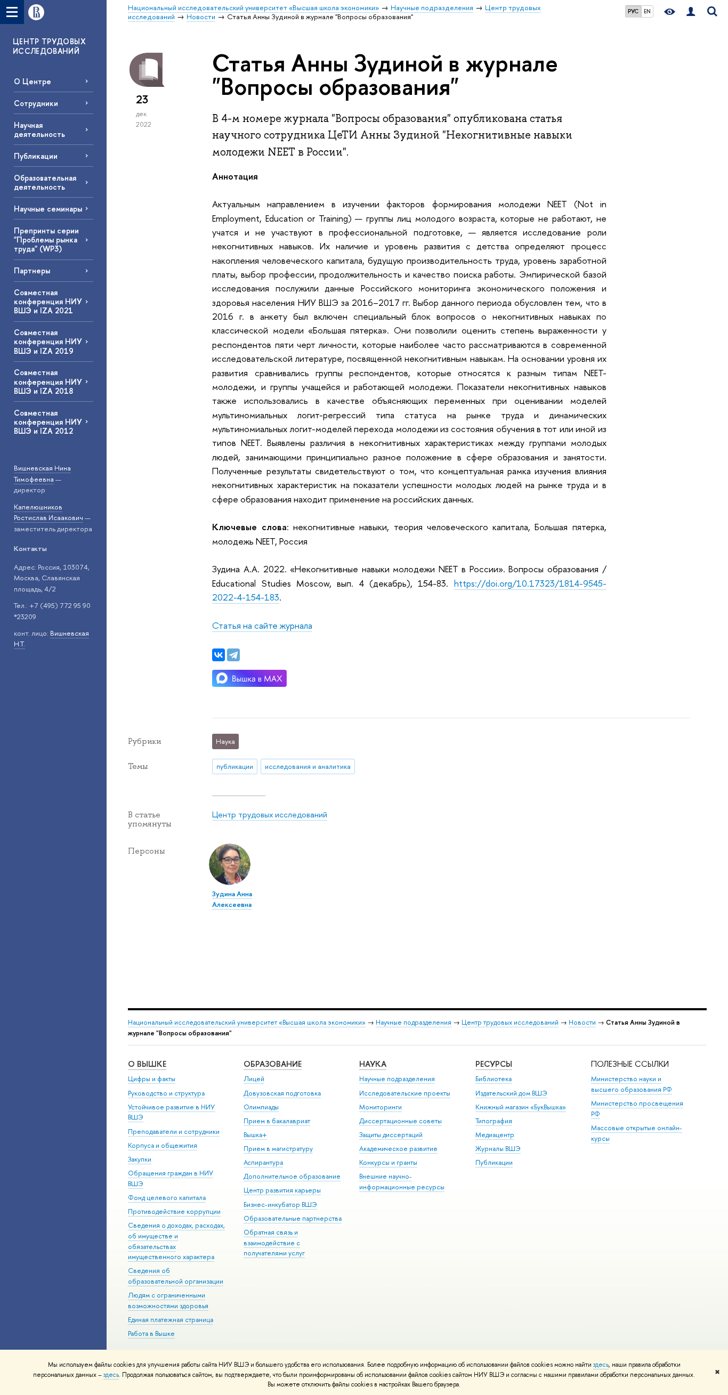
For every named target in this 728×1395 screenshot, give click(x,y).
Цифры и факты (151, 1078)
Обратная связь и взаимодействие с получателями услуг (274, 1243)
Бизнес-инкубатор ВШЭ (280, 1204)
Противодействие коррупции (174, 1211)
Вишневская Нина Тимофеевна (42, 473)
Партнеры (32, 270)
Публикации (36, 156)
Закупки (139, 1159)
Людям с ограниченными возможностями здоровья (168, 1300)
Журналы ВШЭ (498, 1148)
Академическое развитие (398, 1148)
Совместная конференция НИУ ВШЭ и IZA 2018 (48, 381)
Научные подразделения (413, 1022)
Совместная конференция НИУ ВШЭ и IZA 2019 (48, 341)
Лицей (254, 1078)
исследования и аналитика (308, 766)
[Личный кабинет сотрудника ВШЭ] (691, 12)
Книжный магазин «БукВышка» (520, 1107)
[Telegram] (233, 654)
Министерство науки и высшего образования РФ (631, 1084)
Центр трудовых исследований (269, 814)
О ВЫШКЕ (147, 1063)
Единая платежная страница (170, 1319)
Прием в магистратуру (278, 1148)
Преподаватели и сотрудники (174, 1131)
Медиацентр (494, 1134)
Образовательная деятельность (45, 182)
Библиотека (493, 1078)
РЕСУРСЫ (493, 1063)
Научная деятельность (39, 129)
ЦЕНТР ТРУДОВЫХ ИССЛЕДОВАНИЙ (49, 46)
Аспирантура (263, 1162)
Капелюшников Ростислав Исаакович (48, 512)
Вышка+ (255, 1134)
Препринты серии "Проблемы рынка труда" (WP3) (46, 239)
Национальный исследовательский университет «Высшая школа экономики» (247, 1022)
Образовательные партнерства (293, 1218)
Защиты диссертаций (391, 1134)
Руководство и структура (166, 1093)
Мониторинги (380, 1107)
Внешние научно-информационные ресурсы (401, 1181)
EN (647, 11)
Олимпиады (261, 1107)
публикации (234, 766)
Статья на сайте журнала (262, 625)
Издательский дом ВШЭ (511, 1093)
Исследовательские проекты (404, 1093)
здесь (601, 1364)
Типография (493, 1120)
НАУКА (372, 1063)
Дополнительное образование (292, 1176)
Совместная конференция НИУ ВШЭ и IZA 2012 (48, 422)
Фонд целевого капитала (167, 1197)
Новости (582, 1022)
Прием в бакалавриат (277, 1120)
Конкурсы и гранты (388, 1162)
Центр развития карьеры (282, 1190)
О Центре (32, 81)
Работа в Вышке (151, 1333)
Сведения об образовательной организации (175, 1276)
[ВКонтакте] (218, 654)
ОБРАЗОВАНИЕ (273, 1063)
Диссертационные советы (400, 1120)
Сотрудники (36, 103)
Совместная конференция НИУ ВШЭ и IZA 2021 (48, 301)
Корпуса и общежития (162, 1145)
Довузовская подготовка (282, 1093)
